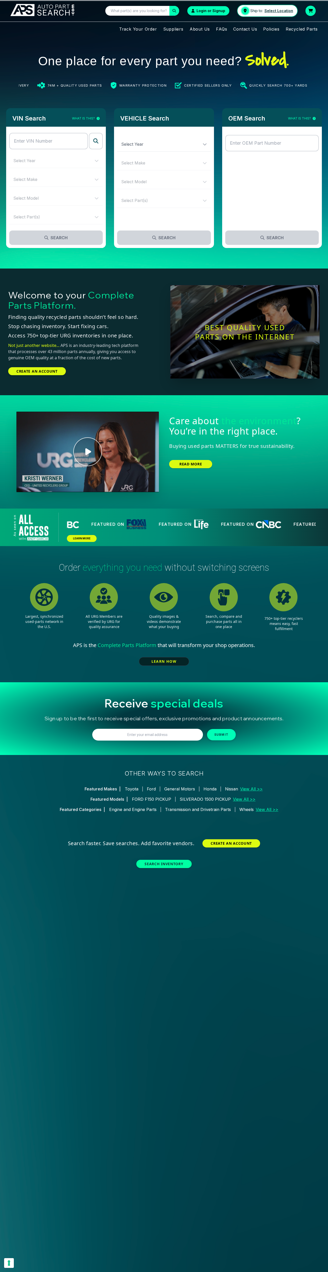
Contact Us (245, 29)
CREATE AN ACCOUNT (37, 371)
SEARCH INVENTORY (164, 863)
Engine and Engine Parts (133, 809)
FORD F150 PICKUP (151, 799)
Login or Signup (211, 10)
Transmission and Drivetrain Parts (198, 809)
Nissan (231, 788)
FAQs (221, 29)
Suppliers (173, 29)
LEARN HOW (164, 661)
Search (59, 237)
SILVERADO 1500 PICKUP (205, 799)
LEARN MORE (81, 538)
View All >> (251, 788)
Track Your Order (138, 29)
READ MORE (190, 464)
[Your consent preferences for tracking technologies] (9, 1263)
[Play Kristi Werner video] (87, 452)
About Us (200, 29)
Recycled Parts (302, 29)
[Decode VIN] (96, 141)
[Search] (174, 11)
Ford (151, 788)
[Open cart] (310, 11)
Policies (271, 29)
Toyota (131, 788)
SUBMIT (221, 734)
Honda (210, 788)
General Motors (179, 788)
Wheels (246, 809)
